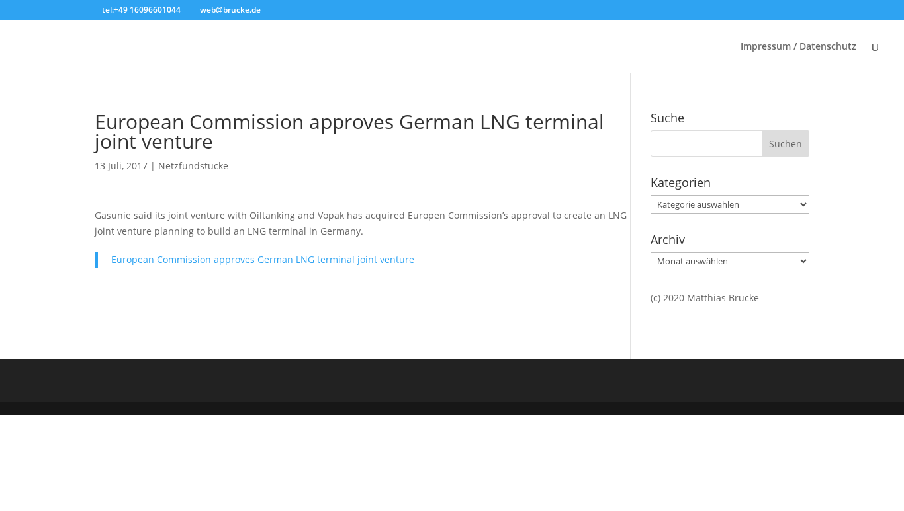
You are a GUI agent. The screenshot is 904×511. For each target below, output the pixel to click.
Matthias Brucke (723, 298)
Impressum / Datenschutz (798, 47)
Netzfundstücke (193, 165)
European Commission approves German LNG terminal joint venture (349, 131)
